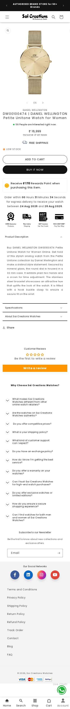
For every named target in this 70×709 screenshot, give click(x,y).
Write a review (34, 368)
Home (7, 705)
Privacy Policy (16, 597)
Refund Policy (16, 622)
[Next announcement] (63, 6)
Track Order (15, 630)
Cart (49, 705)
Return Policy (16, 614)
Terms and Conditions (22, 589)
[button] (7, 17)
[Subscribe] (59, 553)
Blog (10, 646)
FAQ (10, 654)
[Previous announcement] (7, 6)
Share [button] (11, 327)
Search (21, 705)
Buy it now (35, 170)
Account (63, 705)
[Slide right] (43, 103)
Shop (35, 705)
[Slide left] (27, 103)
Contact (12, 638)
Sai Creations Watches (40, 673)
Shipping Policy (17, 606)
